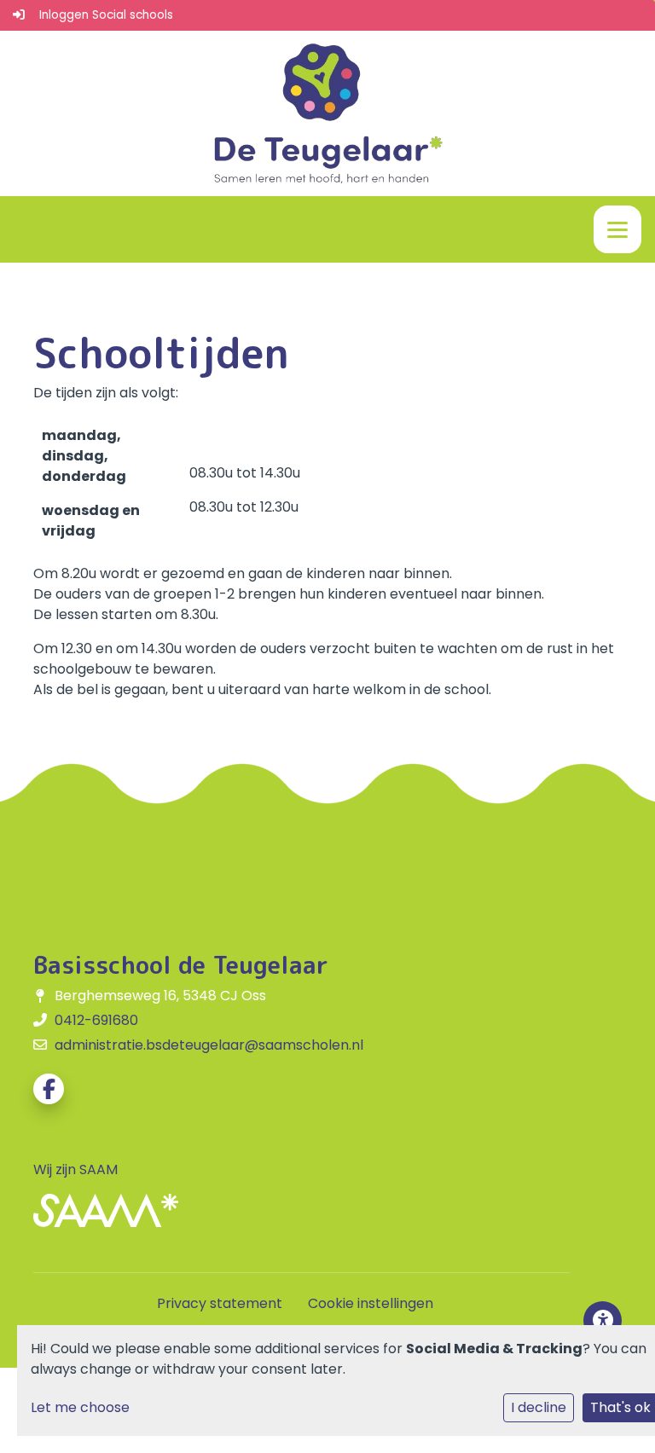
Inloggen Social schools (106, 15)
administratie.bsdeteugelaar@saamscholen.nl (209, 1045)
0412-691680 (96, 1020)
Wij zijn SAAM (75, 1169)
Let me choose (80, 1407)
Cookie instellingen (370, 1303)
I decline (538, 1407)
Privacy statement (219, 1303)
